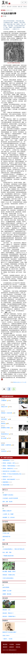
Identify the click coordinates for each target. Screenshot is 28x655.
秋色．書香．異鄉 (7, 552)
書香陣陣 (5, 582)
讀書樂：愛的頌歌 (7, 594)
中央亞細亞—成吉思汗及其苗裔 (10, 498)
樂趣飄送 (5, 620)
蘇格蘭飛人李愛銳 (5, 427)
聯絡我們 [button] (5, 647)
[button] (4, 389)
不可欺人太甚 (6, 533)
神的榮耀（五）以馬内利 (9, 517)
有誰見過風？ (4, 419)
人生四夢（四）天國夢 (8, 514)
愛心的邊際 (4, 438)
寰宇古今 (4, 6)
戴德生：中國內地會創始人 (9, 465)
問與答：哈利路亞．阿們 (9, 463)
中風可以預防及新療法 (8, 578)
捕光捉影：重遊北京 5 (8, 613)
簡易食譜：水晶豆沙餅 (6, 413)
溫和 (4, 539)
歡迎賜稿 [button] (18, 644)
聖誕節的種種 (6, 484)
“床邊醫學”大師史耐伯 (8, 495)
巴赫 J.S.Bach (6, 635)
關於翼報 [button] (5, 644)
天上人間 (24, 382)
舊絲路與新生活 (5, 434)
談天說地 (14, 6)
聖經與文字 (5, 476)
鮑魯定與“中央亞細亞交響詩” (9, 632)
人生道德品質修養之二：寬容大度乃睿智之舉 (13, 549)
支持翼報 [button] (11, 644)
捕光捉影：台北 (6, 609)
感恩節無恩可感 (6, 536)
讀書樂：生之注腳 (7, 590)
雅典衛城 (3, 423)
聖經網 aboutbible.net (17, 382)
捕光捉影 (5, 598)
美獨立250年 (4, 406)
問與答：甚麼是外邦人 (8, 468)
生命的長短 (4, 451)
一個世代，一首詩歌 (7, 638)
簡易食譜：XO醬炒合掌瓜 (9, 574)
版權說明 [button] (11, 647)
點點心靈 (20, 6)
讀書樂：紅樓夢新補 (6, 445)
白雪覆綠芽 (4, 400)
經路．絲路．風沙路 (7, 501)
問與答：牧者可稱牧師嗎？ (9, 479)
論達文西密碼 (6, 587)
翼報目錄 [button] (18, 647)
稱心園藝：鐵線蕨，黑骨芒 (9, 571)
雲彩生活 (5, 560)
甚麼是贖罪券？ (6, 460)
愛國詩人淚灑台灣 (7, 510)
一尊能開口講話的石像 (8, 555)
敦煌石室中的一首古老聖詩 (9, 471)
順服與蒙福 (5, 482)
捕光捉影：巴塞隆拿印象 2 (9, 616)
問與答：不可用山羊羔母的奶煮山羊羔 (12, 474)
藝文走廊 (9, 6)
